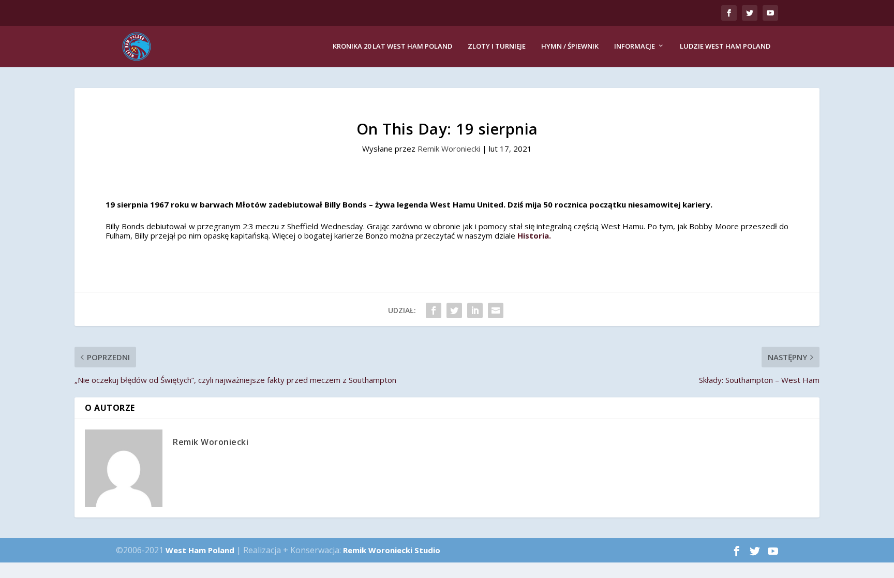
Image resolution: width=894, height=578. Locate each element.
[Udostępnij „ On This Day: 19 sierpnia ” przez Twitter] (454, 310)
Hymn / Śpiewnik (570, 46)
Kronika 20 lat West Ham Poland (392, 46)
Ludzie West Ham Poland (725, 46)
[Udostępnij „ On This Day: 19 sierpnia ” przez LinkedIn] (475, 310)
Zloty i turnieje (497, 46)
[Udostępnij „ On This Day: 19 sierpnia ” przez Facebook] (433, 310)
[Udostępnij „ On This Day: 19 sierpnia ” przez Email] (495, 310)
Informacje (634, 46)
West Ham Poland (200, 550)
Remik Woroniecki (449, 148)
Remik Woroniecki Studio (391, 550)
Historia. (534, 235)
